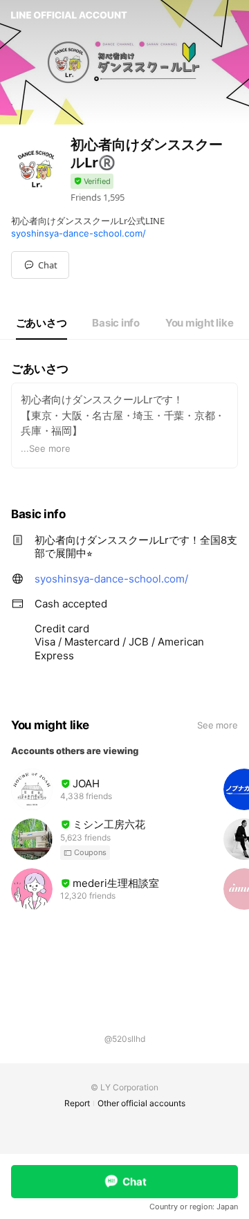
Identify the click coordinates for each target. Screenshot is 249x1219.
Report (77, 1103)
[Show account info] (92, 182)
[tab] (41, 323)
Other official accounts (141, 1103)
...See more (46, 448)
